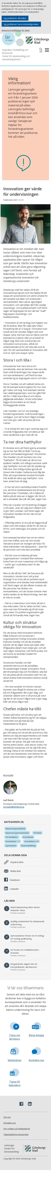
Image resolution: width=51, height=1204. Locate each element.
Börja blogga (36, 1035)
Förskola (37, 832)
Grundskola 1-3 (12, 841)
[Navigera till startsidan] (14, 39)
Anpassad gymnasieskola (17, 832)
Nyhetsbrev (14, 1060)
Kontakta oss (36, 1060)
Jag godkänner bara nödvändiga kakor (21, 24)
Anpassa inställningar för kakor (16, 30)
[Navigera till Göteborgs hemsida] (37, 40)
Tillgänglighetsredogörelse (16, 1134)
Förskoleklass (11, 837)
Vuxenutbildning (28, 845)
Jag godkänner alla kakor (15, 18)
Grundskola (28, 837)
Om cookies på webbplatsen (16, 1128)
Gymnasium (10, 845)
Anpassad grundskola (15, 828)
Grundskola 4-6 (31, 841)
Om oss (7, 1117)
